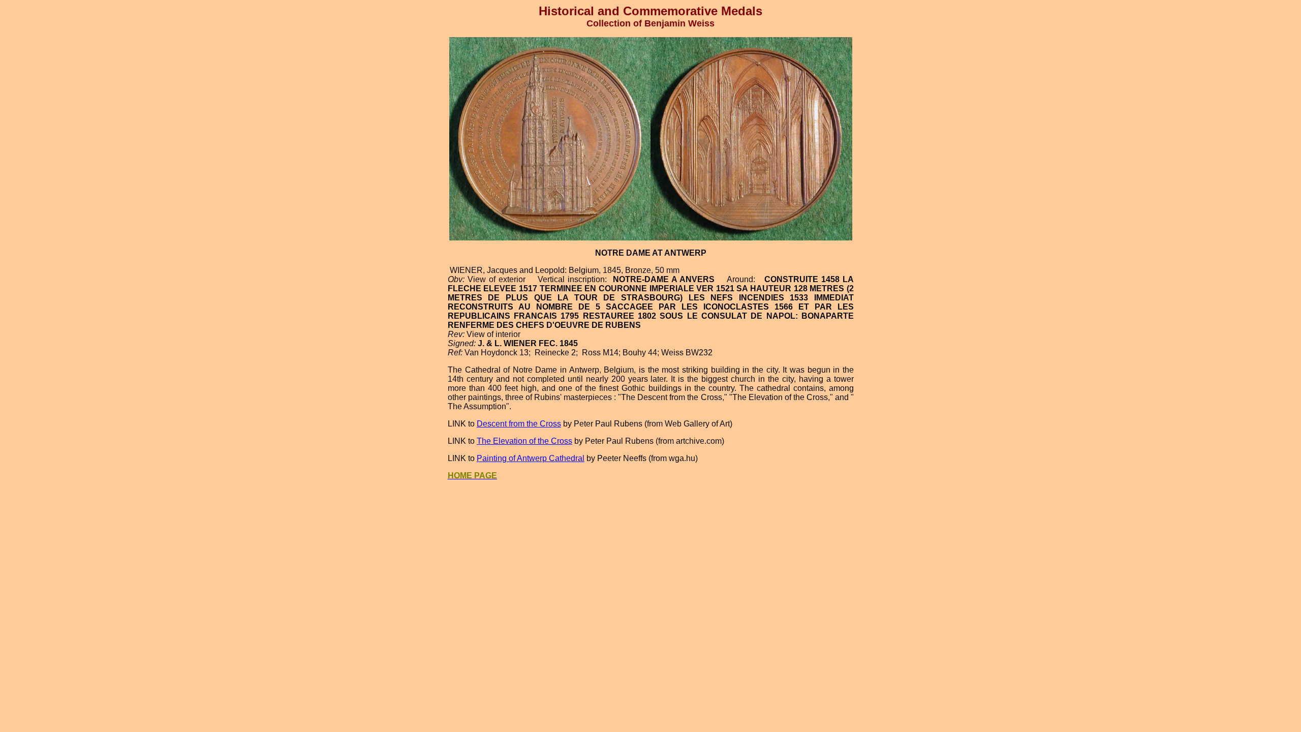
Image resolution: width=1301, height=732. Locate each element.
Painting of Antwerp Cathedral (530, 458)
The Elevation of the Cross (524, 441)
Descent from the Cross (519, 423)
